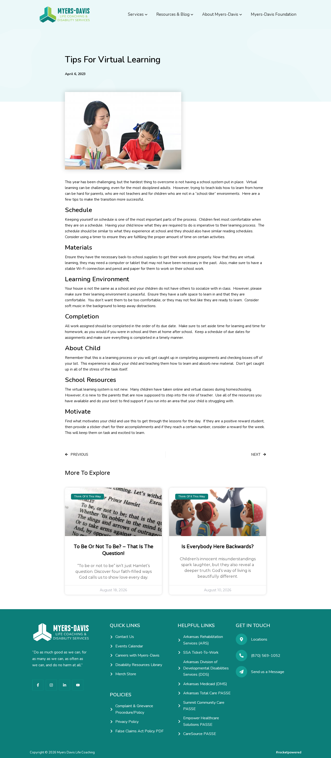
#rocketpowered (288, 752)
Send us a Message (267, 672)
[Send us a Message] (241, 671)
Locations (259, 639)
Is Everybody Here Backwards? (217, 547)
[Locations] (241, 639)
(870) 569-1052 (265, 655)
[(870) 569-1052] (241, 655)
